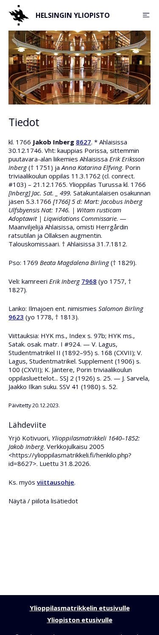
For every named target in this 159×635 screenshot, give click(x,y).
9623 (16, 317)
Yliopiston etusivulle (79, 619)
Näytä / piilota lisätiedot (43, 501)
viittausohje (55, 482)
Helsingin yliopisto (73, 15)
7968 (89, 281)
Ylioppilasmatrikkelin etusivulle (80, 608)
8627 (83, 142)
